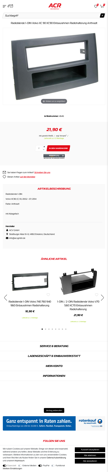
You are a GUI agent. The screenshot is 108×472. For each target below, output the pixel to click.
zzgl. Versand (61, 136)
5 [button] (55, 329)
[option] (30, 292)
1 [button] (42, 329)
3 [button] (49, 329)
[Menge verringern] (44, 149)
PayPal (46, 465)
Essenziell (11, 465)
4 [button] (52, 329)
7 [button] (62, 329)
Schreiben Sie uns (42, 172)
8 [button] (65, 329)
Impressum (19, 460)
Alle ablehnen (90, 455)
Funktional (60, 465)
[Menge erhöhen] (44, 146)
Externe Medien (29, 465)
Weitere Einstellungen (12, 468)
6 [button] (59, 329)
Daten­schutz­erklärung (56, 457)
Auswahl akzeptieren (90, 449)
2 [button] (45, 329)
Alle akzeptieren (90, 461)
